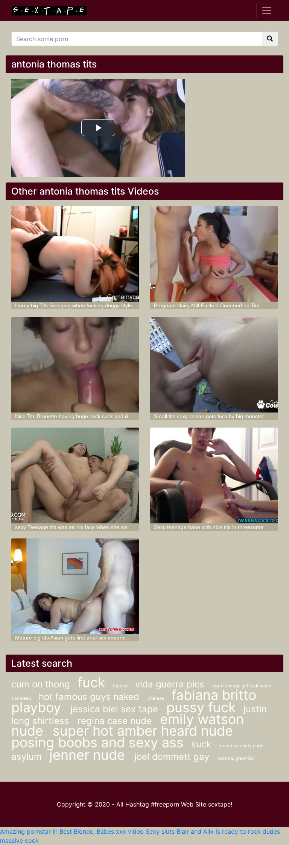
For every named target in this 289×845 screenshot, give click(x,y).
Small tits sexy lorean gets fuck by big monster (209, 416)
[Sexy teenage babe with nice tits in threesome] (214, 475)
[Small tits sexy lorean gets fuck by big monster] (214, 365)
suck (201, 744)
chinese (156, 698)
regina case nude (116, 720)
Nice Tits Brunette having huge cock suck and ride (74, 416)
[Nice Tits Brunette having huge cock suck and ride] (75, 365)
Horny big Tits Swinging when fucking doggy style (73, 305)
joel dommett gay (173, 756)
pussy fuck (201, 707)
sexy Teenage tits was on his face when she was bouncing (84, 527)
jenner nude (89, 755)
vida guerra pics (171, 684)
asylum (26, 756)
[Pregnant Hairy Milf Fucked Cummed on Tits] (214, 254)
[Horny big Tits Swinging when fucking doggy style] (75, 254)
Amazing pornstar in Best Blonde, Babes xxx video (72, 831)
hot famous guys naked (90, 696)
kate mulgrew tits (236, 758)
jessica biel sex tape (115, 709)
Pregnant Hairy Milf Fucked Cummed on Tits (206, 305)
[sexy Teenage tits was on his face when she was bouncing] (75, 475)
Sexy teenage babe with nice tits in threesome (208, 527)
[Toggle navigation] (266, 10)
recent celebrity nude (241, 745)
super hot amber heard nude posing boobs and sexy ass (122, 736)
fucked (120, 686)
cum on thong (40, 684)
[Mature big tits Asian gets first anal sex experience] (75, 586)
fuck (91, 682)
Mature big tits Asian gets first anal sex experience (74, 638)
